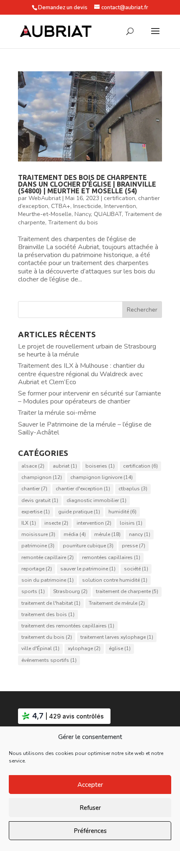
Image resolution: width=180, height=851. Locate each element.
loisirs (131, 523)
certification (119, 198)
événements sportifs (49, 660)
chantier (34, 488)
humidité (122, 511)
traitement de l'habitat (50, 603)
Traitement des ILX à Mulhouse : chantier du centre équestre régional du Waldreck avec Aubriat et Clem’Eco (81, 373)
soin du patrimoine (47, 580)
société (136, 568)
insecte (56, 523)
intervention (94, 523)
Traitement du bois (73, 222)
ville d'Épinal (40, 648)
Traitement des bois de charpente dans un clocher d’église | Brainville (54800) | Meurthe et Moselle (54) (87, 184)
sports (33, 591)
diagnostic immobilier (96, 500)
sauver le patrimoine (88, 568)
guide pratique (79, 511)
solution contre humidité (114, 580)
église (120, 648)
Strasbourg (70, 591)
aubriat (65, 466)
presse (133, 545)
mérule (107, 534)
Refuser (90, 808)
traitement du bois (46, 637)
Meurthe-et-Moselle (45, 214)
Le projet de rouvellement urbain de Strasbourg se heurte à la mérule (87, 350)
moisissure (38, 534)
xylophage (84, 648)
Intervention (120, 206)
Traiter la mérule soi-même (57, 412)
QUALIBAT (108, 214)
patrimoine (37, 545)
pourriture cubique (88, 545)
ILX (28, 523)
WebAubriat (44, 198)
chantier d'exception (83, 488)
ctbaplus (132, 488)
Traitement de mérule (117, 603)
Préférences (90, 831)
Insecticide (87, 206)
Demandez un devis (62, 7)
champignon (41, 477)
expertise (35, 511)
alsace (32, 466)
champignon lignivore (101, 477)
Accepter (90, 785)
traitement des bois (48, 614)
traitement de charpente (127, 591)
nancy (139, 534)
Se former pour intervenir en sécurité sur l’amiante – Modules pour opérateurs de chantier (89, 397)
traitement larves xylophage (116, 637)
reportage (36, 568)
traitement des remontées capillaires (67, 625)
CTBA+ (60, 206)
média (75, 534)
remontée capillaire (47, 557)
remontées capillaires (111, 557)
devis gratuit (39, 500)
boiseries (100, 466)
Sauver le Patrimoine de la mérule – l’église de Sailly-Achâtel (85, 428)
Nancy (83, 214)
